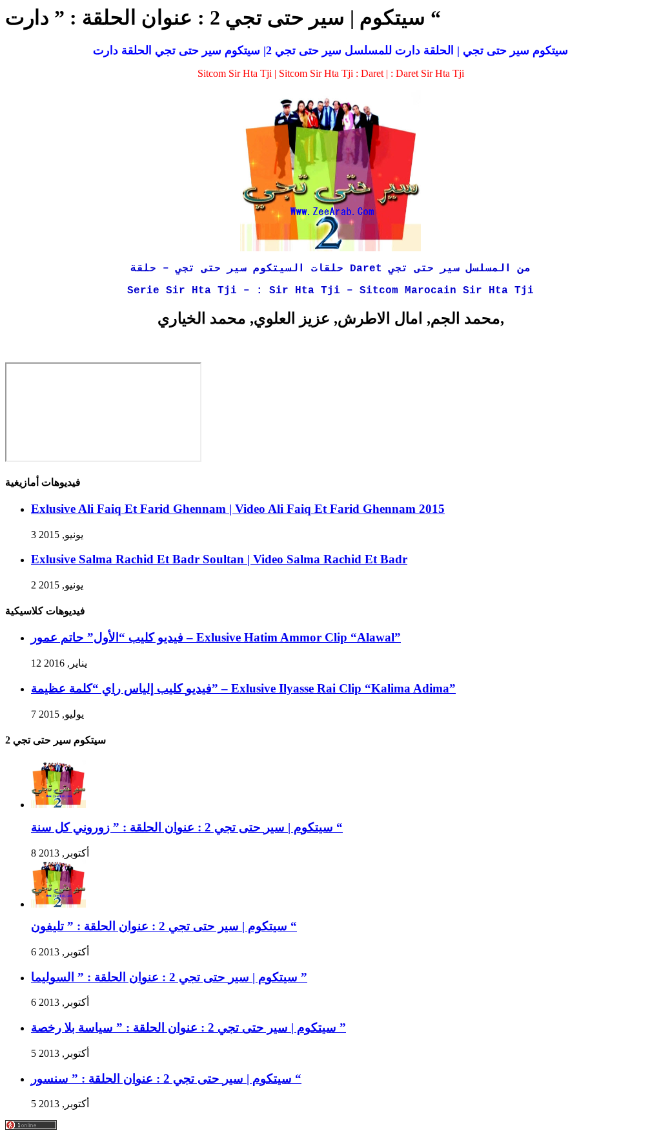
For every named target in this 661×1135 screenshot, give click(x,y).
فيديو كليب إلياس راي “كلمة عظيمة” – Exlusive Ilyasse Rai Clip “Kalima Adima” (243, 688)
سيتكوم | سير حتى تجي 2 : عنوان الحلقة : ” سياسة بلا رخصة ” (188, 1027)
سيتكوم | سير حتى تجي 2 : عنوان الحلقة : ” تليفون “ (164, 926)
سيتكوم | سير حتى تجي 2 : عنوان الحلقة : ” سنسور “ (166, 1078)
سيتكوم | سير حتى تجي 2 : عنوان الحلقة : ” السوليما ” (169, 977)
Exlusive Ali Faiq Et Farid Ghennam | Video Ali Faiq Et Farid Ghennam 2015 (238, 508)
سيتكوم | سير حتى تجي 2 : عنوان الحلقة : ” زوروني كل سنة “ (187, 827)
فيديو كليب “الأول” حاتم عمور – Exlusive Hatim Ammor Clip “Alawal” (216, 637)
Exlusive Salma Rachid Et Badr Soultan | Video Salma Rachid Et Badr (219, 559)
